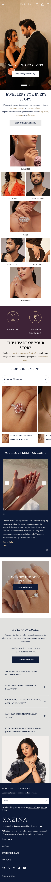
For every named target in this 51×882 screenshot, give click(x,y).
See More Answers (25, 659)
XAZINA (12, 876)
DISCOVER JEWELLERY (25, 123)
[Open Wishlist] (48, 4)
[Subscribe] (46, 800)
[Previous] (7, 483)
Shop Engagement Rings (25, 73)
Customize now (25, 587)
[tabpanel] (25, 414)
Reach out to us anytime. (25, 652)
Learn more (7, 839)
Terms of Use (33, 807)
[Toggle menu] (3, 4)
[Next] (44, 483)
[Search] (37, 4)
